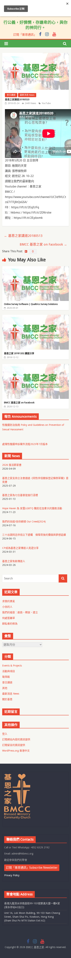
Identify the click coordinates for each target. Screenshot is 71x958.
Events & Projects (12, 665)
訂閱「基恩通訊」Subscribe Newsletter (32, 867)
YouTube (46, 103)
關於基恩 (7, 699)
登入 (4, 733)
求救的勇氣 (8, 601)
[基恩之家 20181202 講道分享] (35, 317)
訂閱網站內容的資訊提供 (16, 739)
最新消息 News (27, 95)
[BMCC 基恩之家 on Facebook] (35, 366)
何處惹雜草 (8, 618)
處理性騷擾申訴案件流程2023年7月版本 (25, 444)
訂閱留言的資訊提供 (13, 745)
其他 (4, 688)
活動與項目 (8, 671)
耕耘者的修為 (9, 623)
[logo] (17, 775)
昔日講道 (11, 95)
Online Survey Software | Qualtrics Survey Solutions (31, 304)
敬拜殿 (6, 676)
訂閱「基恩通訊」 (25, 34)
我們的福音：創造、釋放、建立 (20, 612)
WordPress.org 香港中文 (16, 750)
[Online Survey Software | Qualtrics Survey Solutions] (35, 268)
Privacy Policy (11, 875)
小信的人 (7, 606)
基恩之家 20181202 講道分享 (19, 353)
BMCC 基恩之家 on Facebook (43, 244)
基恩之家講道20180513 (23, 236)
